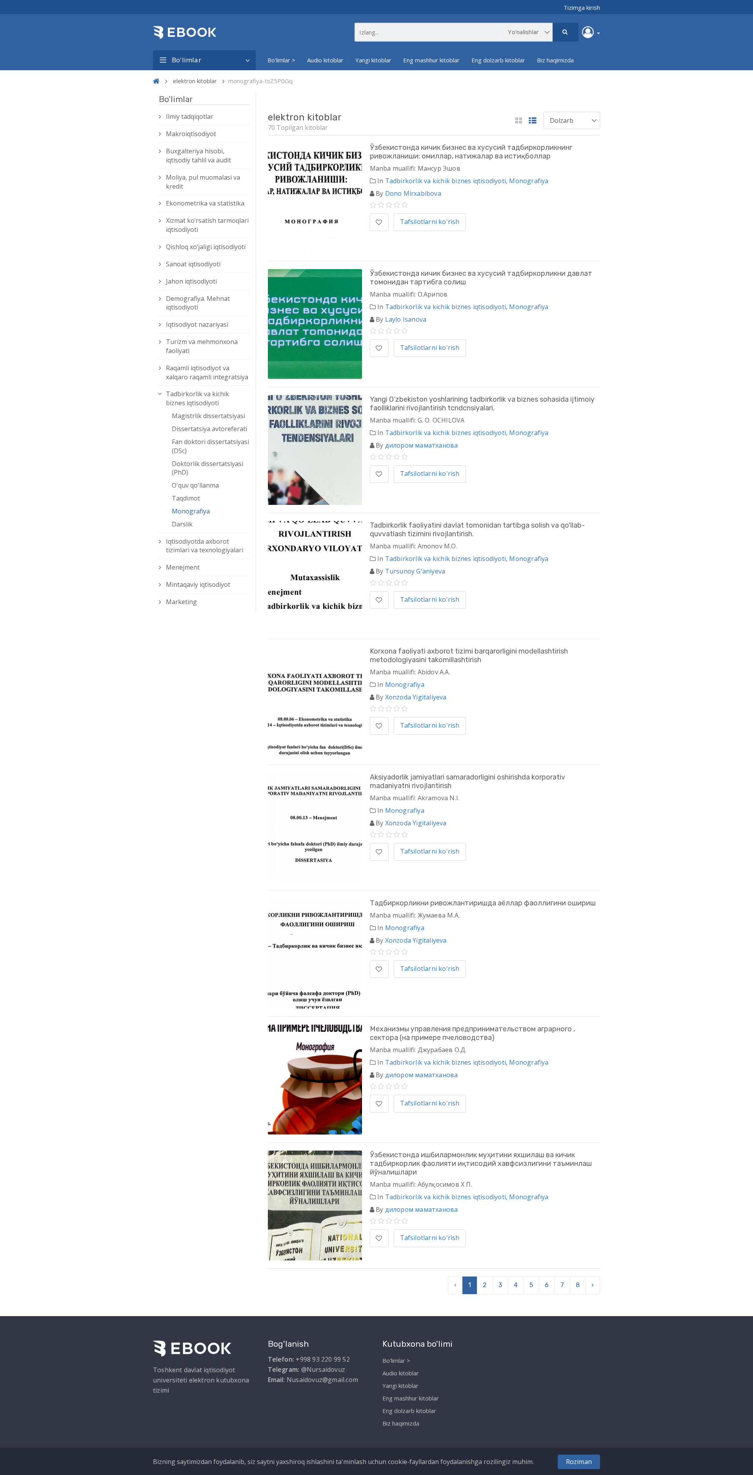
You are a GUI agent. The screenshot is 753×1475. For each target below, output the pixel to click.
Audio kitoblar (325, 60)
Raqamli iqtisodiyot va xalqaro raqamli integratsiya (207, 372)
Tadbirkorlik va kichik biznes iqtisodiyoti (197, 398)
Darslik (182, 524)
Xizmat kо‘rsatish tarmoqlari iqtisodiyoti (207, 225)
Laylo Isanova (406, 319)
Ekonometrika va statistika (205, 203)
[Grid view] (519, 121)
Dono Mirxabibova (413, 193)
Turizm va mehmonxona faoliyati (202, 346)
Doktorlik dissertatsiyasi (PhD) (207, 468)
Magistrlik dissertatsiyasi (208, 416)
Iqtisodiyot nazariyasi (197, 324)
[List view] (533, 121)
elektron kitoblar (195, 81)
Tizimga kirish (582, 7)
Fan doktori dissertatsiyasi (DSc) (210, 446)
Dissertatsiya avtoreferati (209, 428)
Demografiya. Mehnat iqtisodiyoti (198, 303)
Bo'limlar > (281, 60)
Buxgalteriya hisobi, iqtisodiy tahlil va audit (198, 155)
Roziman (579, 1461)
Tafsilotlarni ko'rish (430, 221)
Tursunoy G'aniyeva (415, 571)
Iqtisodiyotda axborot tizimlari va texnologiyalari (204, 546)
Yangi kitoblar (373, 60)
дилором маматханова (421, 445)
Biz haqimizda (555, 60)
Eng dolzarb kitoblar (498, 60)
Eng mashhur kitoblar (431, 60)
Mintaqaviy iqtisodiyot (198, 584)
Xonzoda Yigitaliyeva (416, 697)
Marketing (181, 601)
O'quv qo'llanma (195, 485)
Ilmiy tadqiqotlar (189, 116)
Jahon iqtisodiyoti (191, 281)
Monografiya (191, 511)
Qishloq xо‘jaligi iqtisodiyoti (206, 246)
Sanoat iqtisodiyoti (193, 264)
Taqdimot (186, 498)
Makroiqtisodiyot (191, 133)
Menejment (183, 567)
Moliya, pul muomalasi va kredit (203, 182)
